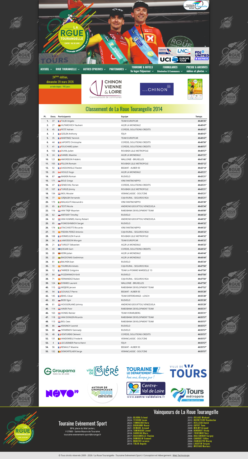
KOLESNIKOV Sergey (203, 435)
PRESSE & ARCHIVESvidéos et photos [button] (197, 69)
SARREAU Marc (140, 433)
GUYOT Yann (199, 425)
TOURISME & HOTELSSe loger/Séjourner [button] (141, 69)
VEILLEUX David (201, 422)
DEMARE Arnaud (141, 428)
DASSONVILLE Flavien (143, 435)
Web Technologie (181, 455)
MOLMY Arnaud (201, 428)
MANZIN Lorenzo (141, 441)
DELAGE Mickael (201, 417)
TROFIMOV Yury (201, 433)
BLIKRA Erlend (140, 417)
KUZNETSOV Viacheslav (205, 420)
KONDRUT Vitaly (201, 430)
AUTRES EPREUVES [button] (93, 69)
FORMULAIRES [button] (168, 69)
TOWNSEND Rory (141, 422)
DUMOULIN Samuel (142, 438)
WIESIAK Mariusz (202, 446)
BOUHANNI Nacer (141, 425)
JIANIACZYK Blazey (203, 441)
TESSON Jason (140, 420)
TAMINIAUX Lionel (142, 430)
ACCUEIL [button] (45, 69)
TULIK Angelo (139, 443)
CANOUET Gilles (201, 438)
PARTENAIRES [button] (116, 69)
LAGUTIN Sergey (202, 443)
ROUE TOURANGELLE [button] (66, 69)
